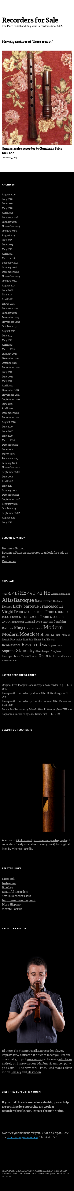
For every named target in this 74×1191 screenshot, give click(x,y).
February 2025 (10, 262)
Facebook (8, 879)
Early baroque (26, 606)
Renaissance (11, 645)
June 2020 (7, 431)
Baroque (24, 600)
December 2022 (10, 358)
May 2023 (7, 340)
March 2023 (8, 349)
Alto (7, 600)
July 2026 (7, 199)
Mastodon (34, 1072)
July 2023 (7, 335)
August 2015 (8, 517)
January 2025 (9, 267)
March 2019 (8, 454)
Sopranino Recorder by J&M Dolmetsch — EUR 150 (31, 714)
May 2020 (7, 435)
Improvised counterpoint (18, 900)
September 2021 (11, 399)
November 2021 (11, 394)
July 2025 (7, 240)
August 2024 (9, 285)
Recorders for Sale (30, 20)
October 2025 (9, 231)
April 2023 (7, 344)
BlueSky (7, 887)
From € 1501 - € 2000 (24, 617)
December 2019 (10, 444)
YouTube (25, 1160)
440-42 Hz (38, 592)
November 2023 (11, 321)
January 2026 (9, 221)
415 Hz (19, 593)
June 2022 (7, 376)
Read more (54, 1068)
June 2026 (7, 203)
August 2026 (9, 194)
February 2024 (10, 308)
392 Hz (6, 594)
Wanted (13, 660)
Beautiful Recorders (15, 892)
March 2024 (8, 303)
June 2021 (7, 404)
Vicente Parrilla (22, 849)
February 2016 (10, 504)
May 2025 (7, 249)
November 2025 (11, 226)
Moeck (27, 634)
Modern (53, 627)
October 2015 (9, 508)
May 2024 (7, 294)
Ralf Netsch (48, 639)
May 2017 (7, 485)
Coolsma (57, 601)
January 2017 (9, 490)
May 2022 (7, 381)
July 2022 (7, 372)
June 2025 (7, 244)
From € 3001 (17, 621)
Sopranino (55, 645)
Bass (38, 600)
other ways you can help (22, 1137)
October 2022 (9, 362)
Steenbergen (42, 651)
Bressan (47, 601)
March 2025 (8, 258)
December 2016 (10, 494)
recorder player (52, 1051)
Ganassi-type (33, 622)
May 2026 (7, 208)
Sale (44, 645)
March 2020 (8, 440)
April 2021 (7, 408)
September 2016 (11, 499)
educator (26, 1055)
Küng (18, 628)
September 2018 (11, 472)
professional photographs (50, 840)
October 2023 (9, 326)
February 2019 (10, 458)
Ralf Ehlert (34, 639)
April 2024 (7, 299)
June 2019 (7, 449)
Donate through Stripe (48, 1111)
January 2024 (9, 312)
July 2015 (7, 522)
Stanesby (25, 650)
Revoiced (31, 644)
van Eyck (62, 656)
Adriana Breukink (60, 593)
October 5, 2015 (9, 157)
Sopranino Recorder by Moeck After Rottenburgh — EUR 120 (37, 709)
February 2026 (10, 217)
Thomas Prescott (29, 656)
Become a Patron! (13, 548)
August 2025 (9, 235)
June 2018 (7, 476)
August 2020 (9, 422)
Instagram (9, 883)
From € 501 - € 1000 (29, 611)
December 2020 (10, 412)
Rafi (25, 639)
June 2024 (7, 290)
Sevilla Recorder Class (16, 896)
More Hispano (11, 904)
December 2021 (10, 390)
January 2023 (9, 353)
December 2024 (10, 271)
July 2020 (7, 426)
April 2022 (7, 385)
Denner (7, 607)
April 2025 (7, 253)
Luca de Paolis (33, 628)
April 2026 (7, 212)
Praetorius (16, 639)
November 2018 (11, 467)
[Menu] (6, 5)
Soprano (8, 651)
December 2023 (10, 317)
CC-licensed (24, 840)
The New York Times (32, 1068)
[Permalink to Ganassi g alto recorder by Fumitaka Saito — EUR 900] (37, 144)
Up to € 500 (48, 655)
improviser (9, 1055)
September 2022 (11, 367)
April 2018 (7, 481)
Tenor (17, 656)
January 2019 (9, 463)
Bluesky (16, 1072)
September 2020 (11, 417)
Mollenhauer (48, 634)
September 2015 (11, 513)
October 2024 (9, 281)
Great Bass (48, 622)
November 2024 (11, 276)
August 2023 (8, 331)
